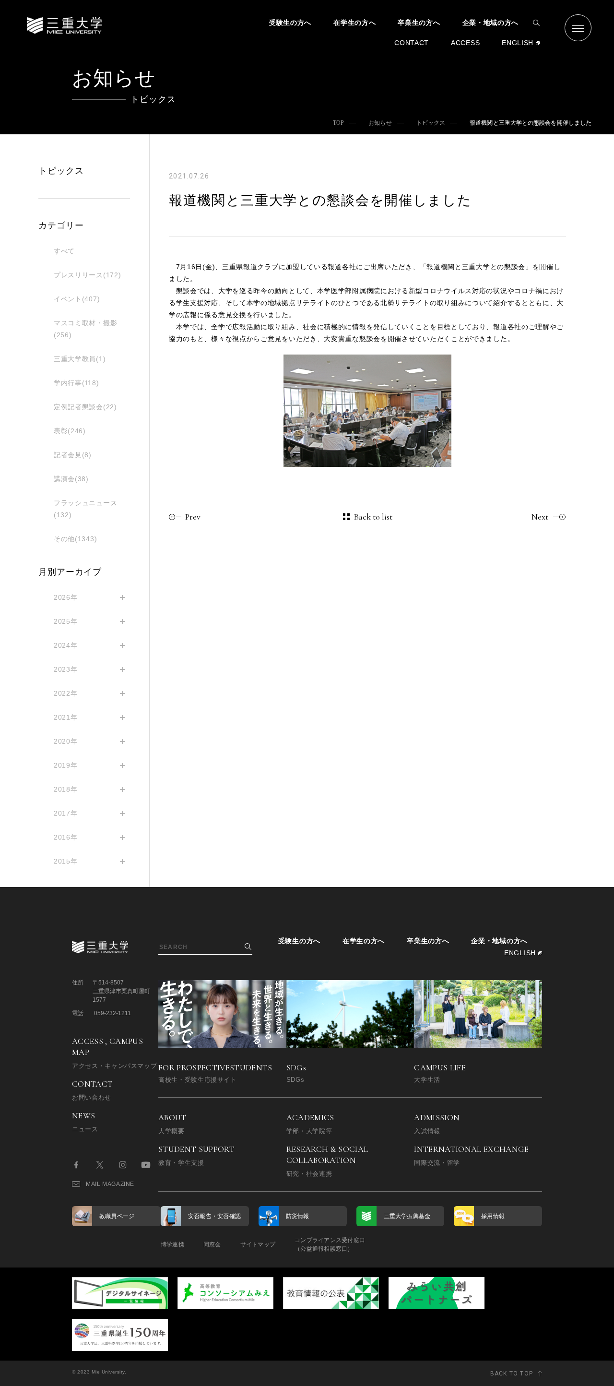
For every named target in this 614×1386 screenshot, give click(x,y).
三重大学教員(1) (80, 359)
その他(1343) (75, 539)
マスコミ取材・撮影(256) (85, 329)
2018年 (66, 789)
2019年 (66, 765)
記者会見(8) (73, 455)
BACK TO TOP (511, 1373)
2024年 (66, 645)
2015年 (66, 861)
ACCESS (465, 43)
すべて (64, 251)
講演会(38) (71, 479)
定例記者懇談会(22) (85, 407)
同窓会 (212, 1244)
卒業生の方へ (419, 22)
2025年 (66, 621)
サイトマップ (257, 1244)
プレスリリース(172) (87, 275)
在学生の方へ (354, 22)
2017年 (66, 813)
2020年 (66, 741)
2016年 (66, 837)
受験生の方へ (290, 22)
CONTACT (411, 43)
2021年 (66, 717)
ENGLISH (517, 43)
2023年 (66, 669)
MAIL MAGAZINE (110, 1184)
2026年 (66, 597)
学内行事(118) (76, 383)
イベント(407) (77, 299)
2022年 (66, 693)
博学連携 (172, 1244)
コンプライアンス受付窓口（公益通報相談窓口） (330, 1244)
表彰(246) (70, 431)
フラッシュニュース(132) (85, 509)
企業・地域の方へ (490, 22)
